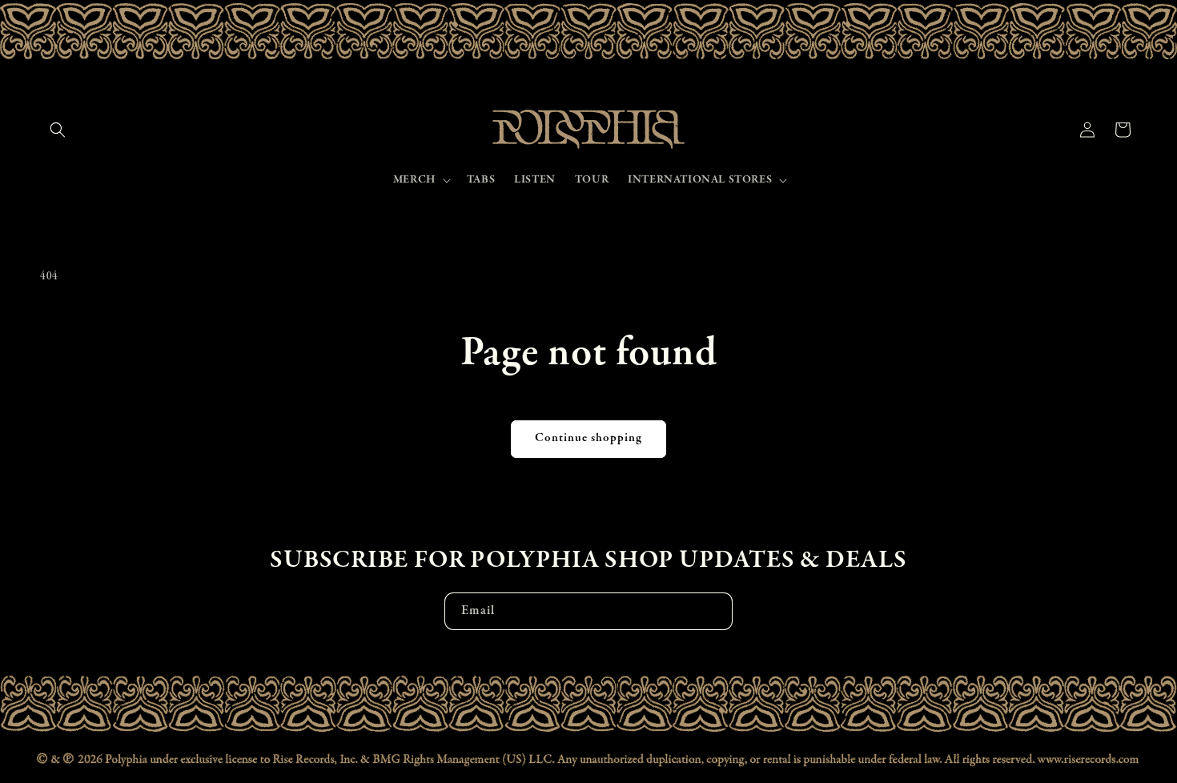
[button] (57, 129)
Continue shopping (588, 438)
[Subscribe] (714, 611)
